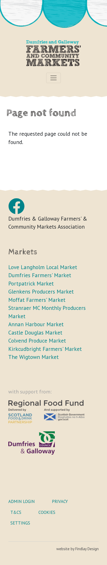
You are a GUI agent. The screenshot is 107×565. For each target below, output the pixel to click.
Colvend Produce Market (37, 340)
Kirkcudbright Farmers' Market (45, 348)
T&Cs (15, 512)
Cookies (46, 512)
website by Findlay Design (77, 548)
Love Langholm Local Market (42, 267)
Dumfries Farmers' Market (39, 275)
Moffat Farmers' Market (36, 299)
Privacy (60, 501)
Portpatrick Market (31, 283)
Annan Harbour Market (36, 324)
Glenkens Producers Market (41, 291)
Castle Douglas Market (35, 332)
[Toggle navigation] (53, 78)
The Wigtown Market (33, 356)
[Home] (53, 55)
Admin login (21, 501)
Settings (20, 523)
